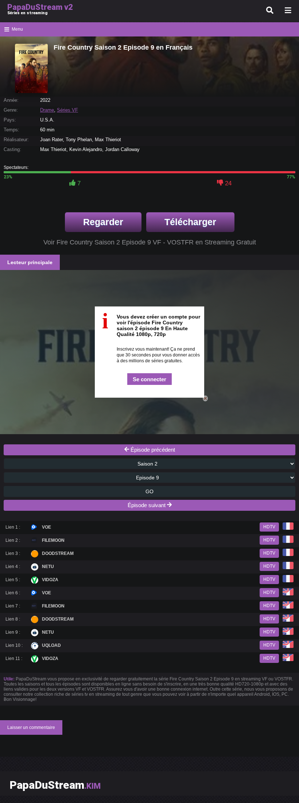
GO (149, 491)
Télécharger (190, 222)
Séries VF (67, 110)
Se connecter (149, 379)
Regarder (103, 222)
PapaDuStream (55, 785)
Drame (47, 110)
